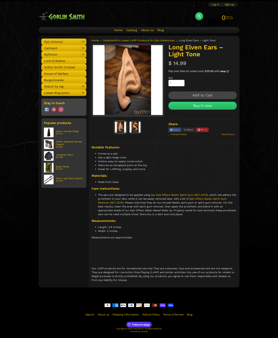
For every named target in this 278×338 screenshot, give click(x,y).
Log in (215, 4)
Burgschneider (54, 80)
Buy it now (202, 106)
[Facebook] (47, 109)
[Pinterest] (54, 109)
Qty (170, 77)
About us (147, 30)
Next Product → (229, 134)
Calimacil (65, 48)
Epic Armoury (65, 42)
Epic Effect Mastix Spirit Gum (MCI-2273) (182, 194)
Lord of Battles (54, 61)
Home (118, 30)
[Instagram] (61, 109)
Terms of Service (173, 314)
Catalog (131, 30)
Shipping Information (125, 314)
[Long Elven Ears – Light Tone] (120, 127)
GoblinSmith (138, 329)
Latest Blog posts (65, 93)
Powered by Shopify (139, 331)
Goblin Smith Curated (59, 67)
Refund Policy (151, 314)
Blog (161, 30)
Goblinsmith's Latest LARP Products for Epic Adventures (139, 40)
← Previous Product (177, 134)
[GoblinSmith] (61, 16)
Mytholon (65, 55)
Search (90, 314)
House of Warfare (56, 73)
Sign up (229, 4)
